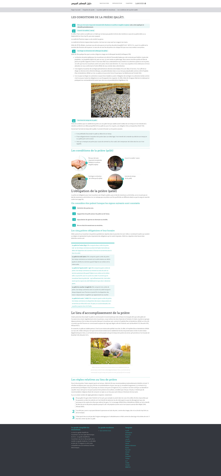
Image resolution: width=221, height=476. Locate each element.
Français (127, 441)
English (127, 437)
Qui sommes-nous (105, 430)
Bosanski (128, 435)
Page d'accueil (104, 3)
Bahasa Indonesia (130, 445)
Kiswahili (128, 456)
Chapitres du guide (88, 10)
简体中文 (128, 467)
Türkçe (127, 458)
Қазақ (127, 447)
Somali (127, 452)
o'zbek (127, 463)
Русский (127, 450)
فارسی (127, 439)
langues (139, 3)
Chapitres (129, 3)
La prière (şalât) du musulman (106, 10)
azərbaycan (128, 432)
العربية (127, 430)
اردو (126, 460)
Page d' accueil (75, 10)
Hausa (127, 443)
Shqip (127, 454)
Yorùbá (127, 465)
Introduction (117, 3)
